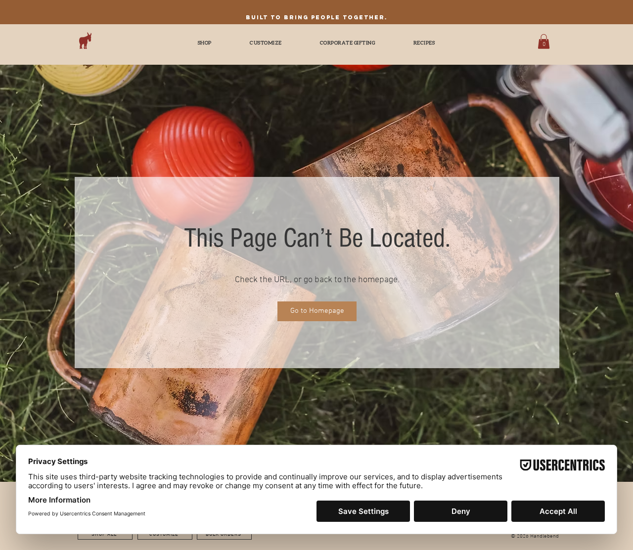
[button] (544, 41)
